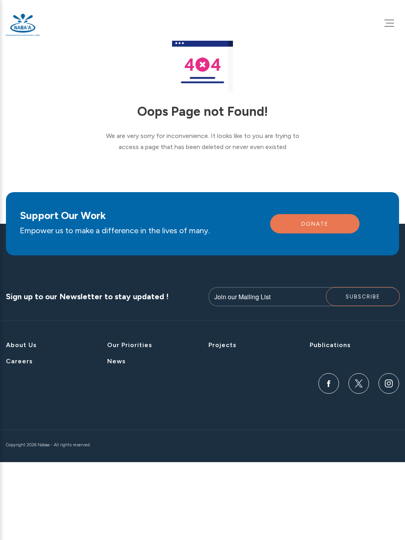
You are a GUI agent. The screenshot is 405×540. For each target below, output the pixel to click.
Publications (330, 345)
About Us (21, 345)
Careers (19, 361)
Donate (315, 224)
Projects (222, 345)
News (116, 361)
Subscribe (363, 297)
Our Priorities (129, 345)
